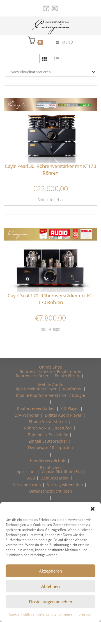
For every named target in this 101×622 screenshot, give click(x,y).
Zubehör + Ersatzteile (48, 434)
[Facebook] (46, 8)
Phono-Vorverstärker (48, 421)
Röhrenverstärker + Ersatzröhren (50, 371)
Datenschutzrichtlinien (54, 614)
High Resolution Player (35, 388)
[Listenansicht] (56, 58)
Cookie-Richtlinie (22, 614)
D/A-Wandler (27, 415)
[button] (92, 509)
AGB (31, 478)
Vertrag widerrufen (65, 484)
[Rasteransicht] (44, 58)
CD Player (70, 408)
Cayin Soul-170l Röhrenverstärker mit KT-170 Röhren (50, 298)
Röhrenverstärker (32, 375)
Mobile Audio (50, 384)
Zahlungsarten (55, 478)
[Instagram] (55, 8)
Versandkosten (27, 484)
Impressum (83, 614)
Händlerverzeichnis (48, 460)
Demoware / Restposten (50, 447)
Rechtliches (50, 467)
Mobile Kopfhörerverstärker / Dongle (50, 395)
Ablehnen (50, 586)
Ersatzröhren (67, 375)
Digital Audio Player (63, 415)
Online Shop (50, 367)
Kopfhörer (72, 388)
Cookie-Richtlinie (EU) (62, 471)
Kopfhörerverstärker (36, 408)
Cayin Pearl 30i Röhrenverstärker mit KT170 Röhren (50, 169)
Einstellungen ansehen (50, 601)
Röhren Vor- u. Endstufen (48, 428)
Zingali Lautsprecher (48, 441)
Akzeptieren (50, 571)
